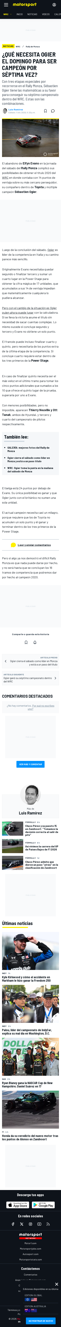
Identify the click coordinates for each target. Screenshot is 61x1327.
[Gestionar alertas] (35, 642)
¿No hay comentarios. (30, 707)
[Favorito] (45, 110)
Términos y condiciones (19, 1310)
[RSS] (48, 1224)
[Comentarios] (54, 110)
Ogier (50, 250)
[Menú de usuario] (54, 4)
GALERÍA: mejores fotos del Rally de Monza (28, 449)
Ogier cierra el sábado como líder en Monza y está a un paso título (28, 459)
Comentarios (30, 1274)
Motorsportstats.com (30, 1259)
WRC (5, 177)
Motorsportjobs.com (30, 1248)
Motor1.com (30, 1243)
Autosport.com (30, 1254)
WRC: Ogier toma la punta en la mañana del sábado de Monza (30, 469)
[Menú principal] (6, 4)
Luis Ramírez (15, 109)
